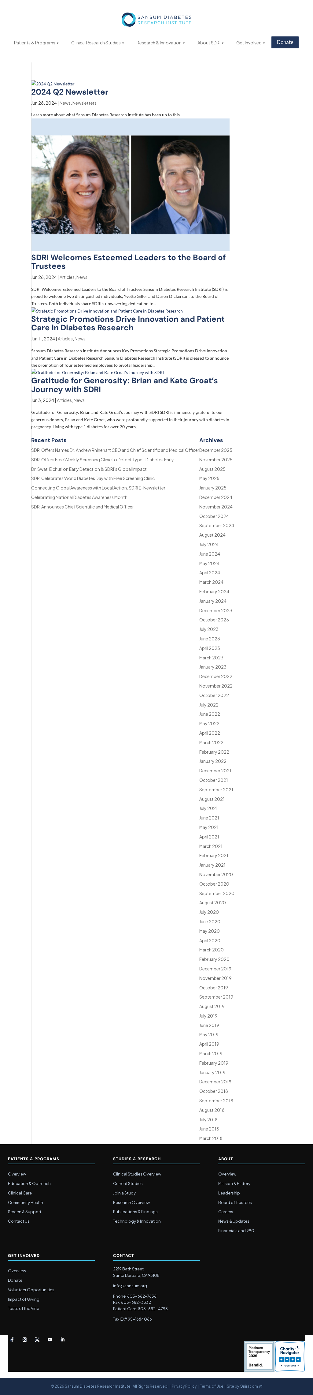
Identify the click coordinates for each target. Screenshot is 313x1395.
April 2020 (209, 940)
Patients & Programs (34, 42)
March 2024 (211, 582)
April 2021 (209, 836)
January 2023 (212, 666)
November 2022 (216, 685)
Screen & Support (24, 1211)
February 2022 (214, 752)
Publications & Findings (135, 1211)
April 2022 (209, 733)
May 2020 (209, 931)
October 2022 (214, 695)
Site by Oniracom (242, 1386)
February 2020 (214, 959)
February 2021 (213, 855)
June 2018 (209, 1128)
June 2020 (209, 921)
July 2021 (208, 808)
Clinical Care (20, 1193)
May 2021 (209, 827)
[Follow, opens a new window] (12, 1339)
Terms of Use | (213, 1386)
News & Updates (233, 1221)
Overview (17, 1174)
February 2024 (214, 591)
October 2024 (214, 516)
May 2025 (209, 478)
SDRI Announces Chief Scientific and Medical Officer (82, 506)
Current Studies (128, 1183)
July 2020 (209, 912)
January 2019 (212, 1072)
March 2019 (211, 1053)
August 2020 (212, 902)
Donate (285, 42)
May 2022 (209, 723)
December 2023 (215, 610)
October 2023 (214, 619)
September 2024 (216, 525)
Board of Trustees (235, 1202)
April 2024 (209, 572)
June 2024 (209, 554)
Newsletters (84, 103)
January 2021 (212, 865)
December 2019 (215, 968)
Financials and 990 (236, 1230)
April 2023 (209, 648)
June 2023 (209, 638)
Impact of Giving (23, 1299)
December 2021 (215, 770)
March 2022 (211, 742)
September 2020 (216, 893)
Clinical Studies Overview (137, 1174)
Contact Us (19, 1221)
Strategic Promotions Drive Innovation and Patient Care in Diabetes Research (128, 323)
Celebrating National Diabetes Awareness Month (79, 497)
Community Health (25, 1202)
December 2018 (215, 1081)
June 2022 (209, 714)
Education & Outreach (29, 1183)
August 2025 (212, 469)
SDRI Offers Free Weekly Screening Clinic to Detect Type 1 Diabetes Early (102, 459)
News (65, 103)
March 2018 (211, 1138)
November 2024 (216, 506)
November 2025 (216, 459)
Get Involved (249, 42)
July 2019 (208, 1015)
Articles (67, 277)
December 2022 (215, 676)
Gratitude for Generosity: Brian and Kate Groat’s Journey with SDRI (124, 385)
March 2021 (211, 846)
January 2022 (212, 761)
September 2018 (216, 1100)
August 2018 (212, 1110)
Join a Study (124, 1193)
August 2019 (212, 1006)
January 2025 (212, 487)
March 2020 (211, 949)
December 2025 (215, 450)
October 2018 (213, 1091)
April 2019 (209, 1044)
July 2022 (209, 704)
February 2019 (213, 1063)
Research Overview (131, 1202)
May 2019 (209, 1034)
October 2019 (213, 987)
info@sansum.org (130, 1285)
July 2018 (208, 1119)
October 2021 (213, 780)
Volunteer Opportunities (31, 1289)
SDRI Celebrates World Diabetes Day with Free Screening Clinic (93, 478)
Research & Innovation (159, 42)
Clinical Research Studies (96, 42)
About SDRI (208, 42)
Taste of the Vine (23, 1308)
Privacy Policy (184, 1386)
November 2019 (215, 978)
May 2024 (209, 563)
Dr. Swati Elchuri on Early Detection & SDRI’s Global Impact (89, 469)
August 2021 (212, 799)
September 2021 (216, 789)
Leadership (229, 1193)
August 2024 (212, 535)
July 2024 (209, 544)
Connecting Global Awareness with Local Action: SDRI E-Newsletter (98, 487)
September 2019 (216, 996)
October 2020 (214, 884)
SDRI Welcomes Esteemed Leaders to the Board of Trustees (128, 262)
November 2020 (216, 874)
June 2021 (209, 817)
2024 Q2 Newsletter (70, 92)
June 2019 (209, 1025)
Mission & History (234, 1183)
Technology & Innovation (137, 1221)
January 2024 (212, 601)
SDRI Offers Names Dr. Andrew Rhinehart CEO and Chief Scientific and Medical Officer (115, 450)
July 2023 (209, 629)
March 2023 (211, 657)
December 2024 (215, 497)
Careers (225, 1211)
